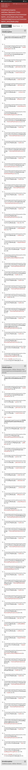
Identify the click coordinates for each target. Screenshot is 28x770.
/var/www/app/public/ (12, 360)
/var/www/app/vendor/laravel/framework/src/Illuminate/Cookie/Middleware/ (15, 186)
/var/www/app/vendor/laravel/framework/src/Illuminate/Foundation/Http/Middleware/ (15, 134)
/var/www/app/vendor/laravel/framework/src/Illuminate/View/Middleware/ (15, 150)
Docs (25, 1)
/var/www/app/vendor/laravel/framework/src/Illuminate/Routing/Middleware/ (15, 120)
